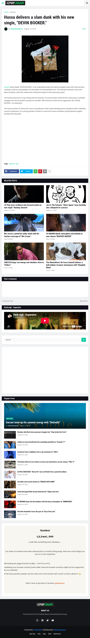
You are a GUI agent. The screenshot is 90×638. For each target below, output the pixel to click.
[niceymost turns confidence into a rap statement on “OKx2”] (10, 454)
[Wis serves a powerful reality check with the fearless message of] (24, 222)
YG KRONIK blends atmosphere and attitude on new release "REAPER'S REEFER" (64, 234)
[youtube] (53, 620)
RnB (49, 634)
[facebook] (42, 620)
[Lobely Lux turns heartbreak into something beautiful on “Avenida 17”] (10, 445)
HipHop (13, 12)
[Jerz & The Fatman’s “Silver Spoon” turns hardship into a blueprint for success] (66, 194)
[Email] (45, 171)
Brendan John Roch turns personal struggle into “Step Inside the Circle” (42, 432)
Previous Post (8, 301)
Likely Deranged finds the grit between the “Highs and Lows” (38, 492)
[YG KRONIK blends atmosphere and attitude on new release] (66, 222)
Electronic (57, 634)
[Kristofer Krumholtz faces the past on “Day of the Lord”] (10, 514)
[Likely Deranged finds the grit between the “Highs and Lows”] (10, 494)
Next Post (83, 301)
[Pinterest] (40, 171)
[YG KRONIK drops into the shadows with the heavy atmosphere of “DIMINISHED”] (10, 504)
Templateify (37, 630)
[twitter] (48, 620)
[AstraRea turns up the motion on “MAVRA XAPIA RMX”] (10, 484)
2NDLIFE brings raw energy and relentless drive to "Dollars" (24, 263)
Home (6, 12)
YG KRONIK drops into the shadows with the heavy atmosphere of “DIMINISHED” (44, 502)
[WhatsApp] (36, 171)
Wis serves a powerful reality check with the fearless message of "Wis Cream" (21, 234)
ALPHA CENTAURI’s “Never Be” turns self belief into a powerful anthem (41, 472)
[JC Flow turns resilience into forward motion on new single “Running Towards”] (24, 194)
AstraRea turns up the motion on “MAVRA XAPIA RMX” (36, 482)
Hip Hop (32, 634)
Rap (16, 164)
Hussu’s (7, 87)
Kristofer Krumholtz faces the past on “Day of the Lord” (36, 511)
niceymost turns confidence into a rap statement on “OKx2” (37, 452)
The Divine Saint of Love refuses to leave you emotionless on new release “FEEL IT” (46, 462)
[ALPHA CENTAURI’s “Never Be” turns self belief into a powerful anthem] (10, 474)
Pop (39, 634)
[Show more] (50, 171)
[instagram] (37, 620)
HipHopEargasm (60, 630)
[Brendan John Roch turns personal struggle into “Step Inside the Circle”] (10, 435)
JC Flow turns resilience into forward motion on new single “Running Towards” (22, 206)
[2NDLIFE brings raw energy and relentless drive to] (24, 251)
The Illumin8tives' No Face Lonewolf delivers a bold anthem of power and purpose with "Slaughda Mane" (65, 265)
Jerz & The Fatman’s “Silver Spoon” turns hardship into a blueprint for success (66, 206)
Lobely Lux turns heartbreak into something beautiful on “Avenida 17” (41, 442)
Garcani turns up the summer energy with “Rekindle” (33, 422)
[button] (2, 3)
